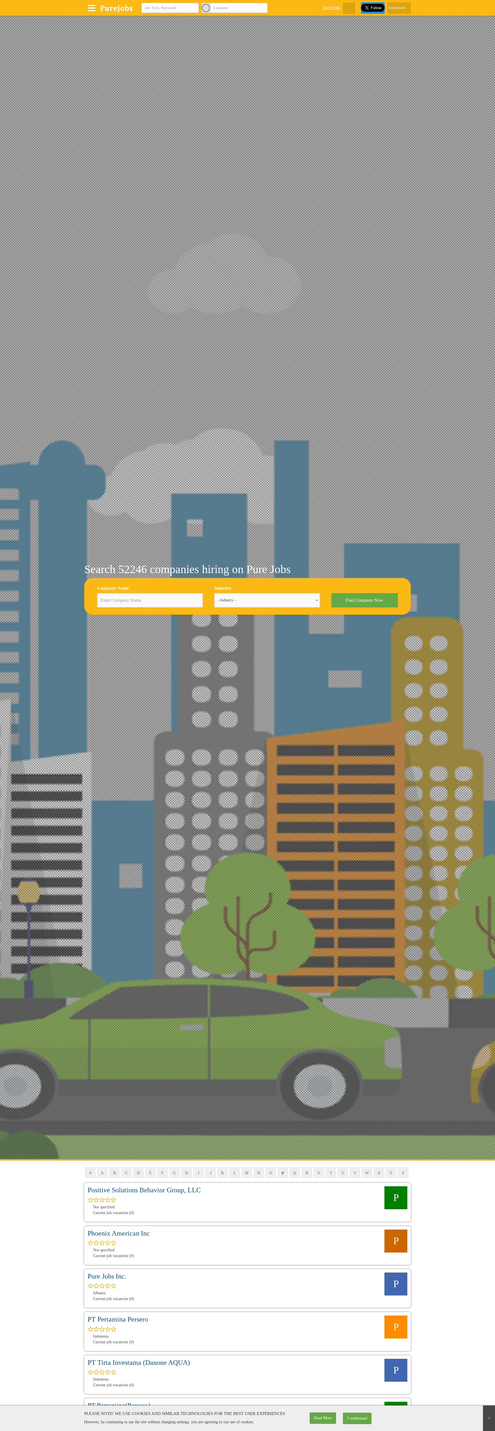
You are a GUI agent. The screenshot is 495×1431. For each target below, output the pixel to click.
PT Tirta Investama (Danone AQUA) (139, 1362)
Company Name (113, 588)
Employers (397, 7)
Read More (323, 1418)
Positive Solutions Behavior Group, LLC (144, 1190)
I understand (357, 1418)
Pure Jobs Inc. (107, 1276)
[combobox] (267, 600)
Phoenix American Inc (119, 1233)
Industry (222, 588)
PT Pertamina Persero (118, 1319)
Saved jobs (331, 7)
